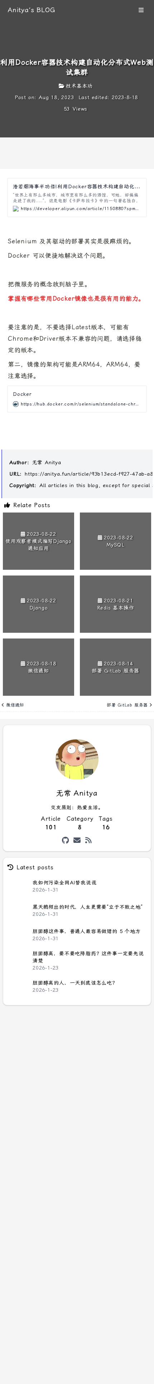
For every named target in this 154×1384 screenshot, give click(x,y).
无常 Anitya (46, 462)
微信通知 (15, 705)
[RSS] (88, 840)
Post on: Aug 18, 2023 (44, 97)
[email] (77, 840)
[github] (65, 840)
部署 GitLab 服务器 (127, 705)
